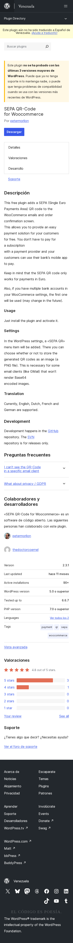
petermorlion (19, 121)
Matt (9, 848)
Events (44, 814)
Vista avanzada (15, 647)
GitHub (53, 431)
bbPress (12, 856)
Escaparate (47, 772)
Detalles (14, 147)
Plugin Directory (15, 18)
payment (47, 627)
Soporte (14, 179)
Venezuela (21, 881)
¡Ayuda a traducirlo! (44, 33)
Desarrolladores (15, 821)
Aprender (10, 806)
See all (64, 716)
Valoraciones (17, 158)
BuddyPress (15, 863)
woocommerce (58, 635)
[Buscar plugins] (47, 46)
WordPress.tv (16, 828)
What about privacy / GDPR (25, 484)
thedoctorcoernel (26, 550)
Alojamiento (12, 786)
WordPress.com (18, 841)
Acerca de (11, 772)
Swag (45, 828)
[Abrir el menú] (66, 6)
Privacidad (12, 793)
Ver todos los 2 (59, 617)
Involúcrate (47, 806)
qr (56, 627)
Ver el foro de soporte (20, 746)
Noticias (10, 779)
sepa (64, 627)
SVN (31, 437)
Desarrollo (15, 168)
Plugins (44, 786)
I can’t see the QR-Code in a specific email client (22, 469)
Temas (43, 779)
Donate (46, 821)
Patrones (45, 793)
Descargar (14, 132)
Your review (12, 716)
